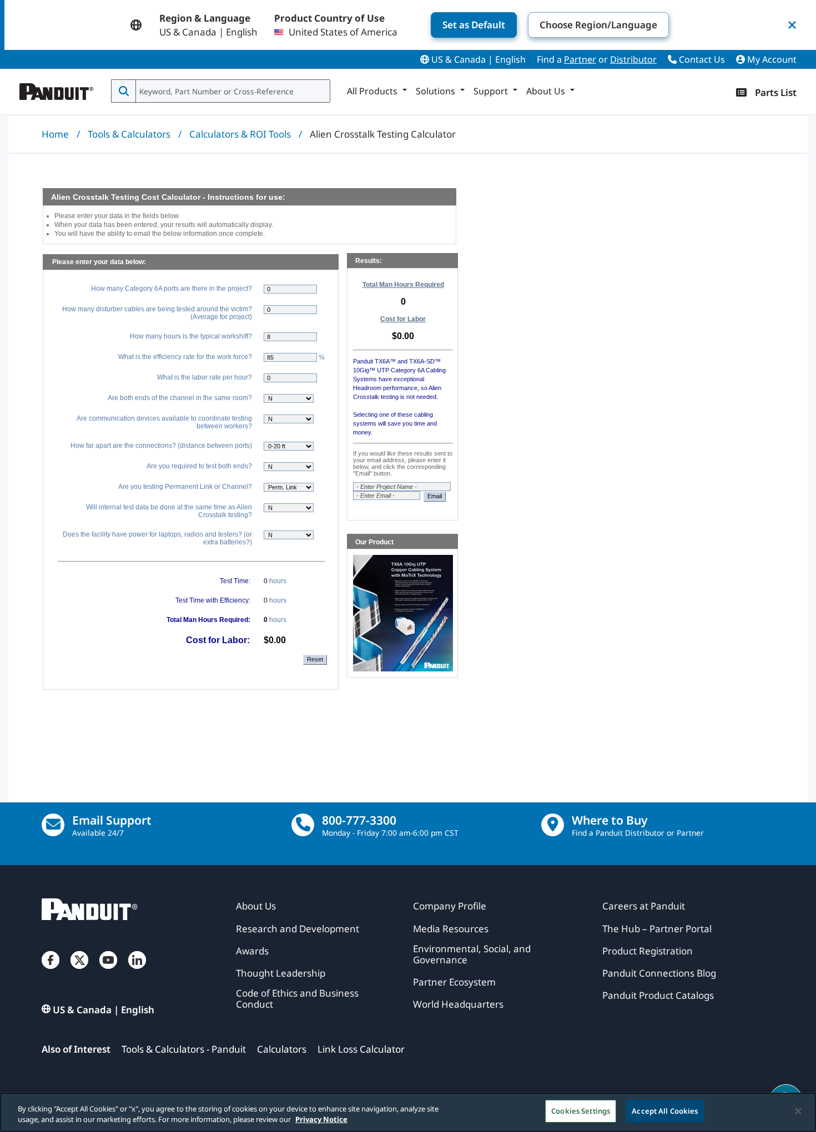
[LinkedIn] (137, 971)
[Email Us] (53, 824)
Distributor (633, 59)
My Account (771, 59)
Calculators (281, 1049)
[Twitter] (79, 971)
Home (55, 134)
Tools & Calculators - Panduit (184, 1049)
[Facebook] (50, 971)
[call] (302, 824)
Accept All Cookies (665, 1111)
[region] (408, 1112)
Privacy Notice (321, 1120)
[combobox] (232, 91)
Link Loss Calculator (361, 1049)
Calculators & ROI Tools (240, 134)
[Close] (798, 1111)
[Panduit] (56, 89)
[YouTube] (108, 971)
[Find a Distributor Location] (552, 824)
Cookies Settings (580, 1111)
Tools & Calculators (129, 134)
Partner (580, 59)
